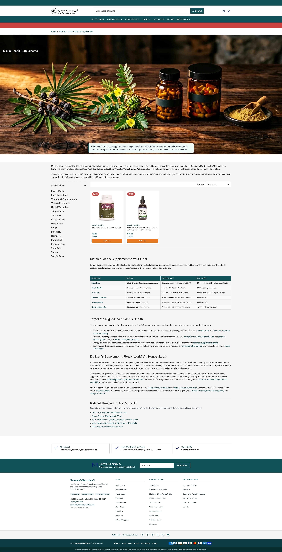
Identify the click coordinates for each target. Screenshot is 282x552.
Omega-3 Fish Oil (97, 393)
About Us (186, 490)
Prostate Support (103, 390)
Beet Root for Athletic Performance (107, 426)
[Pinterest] (153, 535)
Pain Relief (56, 239)
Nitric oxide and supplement (80, 31)
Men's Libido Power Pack (159, 387)
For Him (62, 31)
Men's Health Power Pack (185, 387)
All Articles (153, 485)
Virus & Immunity (60, 203)
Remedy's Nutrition (133, 225)
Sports (54, 252)
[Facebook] (142, 535)
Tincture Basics (155, 502)
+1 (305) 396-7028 (76, 502)
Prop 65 (136, 543)
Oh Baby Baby (218, 390)
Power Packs (57, 190)
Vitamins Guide (155, 520)
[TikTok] (158, 535)
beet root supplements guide (205, 342)
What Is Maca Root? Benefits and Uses (109, 412)
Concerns (131, 19)
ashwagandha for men (192, 346)
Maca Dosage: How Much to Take (107, 416)
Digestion (56, 231)
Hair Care (56, 235)
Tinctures (56, 215)
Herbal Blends (121, 490)
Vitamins (119, 511)
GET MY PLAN (97, 19)
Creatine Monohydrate (201, 390)
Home (53, 31)
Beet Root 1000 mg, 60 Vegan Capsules (106, 227)
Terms (123, 543)
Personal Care (58, 243)
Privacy (117, 543)
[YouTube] (168, 535)
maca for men (203, 330)
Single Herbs (57, 211)
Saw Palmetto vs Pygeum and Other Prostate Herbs (115, 419)
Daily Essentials (59, 194)
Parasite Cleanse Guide (158, 490)
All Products (120, 485)
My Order (159, 19)
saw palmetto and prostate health (199, 336)
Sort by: (200, 184)
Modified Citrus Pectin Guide (160, 494)
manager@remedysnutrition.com (82, 505)
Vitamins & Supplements (64, 199)
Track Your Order (189, 502)
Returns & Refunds (190, 498)
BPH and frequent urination (127, 339)
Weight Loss (57, 256)
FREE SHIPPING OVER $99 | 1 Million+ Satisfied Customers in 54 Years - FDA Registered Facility (141, 2)
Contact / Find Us (190, 485)
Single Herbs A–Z (156, 507)
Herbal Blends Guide (157, 498)
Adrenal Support (122, 520)
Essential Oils (58, 219)
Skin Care (56, 248)
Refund (129, 543)
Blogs (170, 19)
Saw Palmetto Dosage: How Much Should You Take (114, 423)
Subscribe (182, 465)
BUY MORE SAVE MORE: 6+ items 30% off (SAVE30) (141, 25)
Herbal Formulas (59, 207)
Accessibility (145, 543)
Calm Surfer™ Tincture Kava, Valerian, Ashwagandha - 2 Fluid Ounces (142, 228)
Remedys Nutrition (97, 225)
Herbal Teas (57, 223)
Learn (145, 19)
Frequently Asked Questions (194, 494)
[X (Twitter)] (163, 535)
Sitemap (154, 543)
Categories (113, 19)
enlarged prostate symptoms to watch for (125, 379)
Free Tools (183, 19)
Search (185, 507)
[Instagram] (147, 535)
